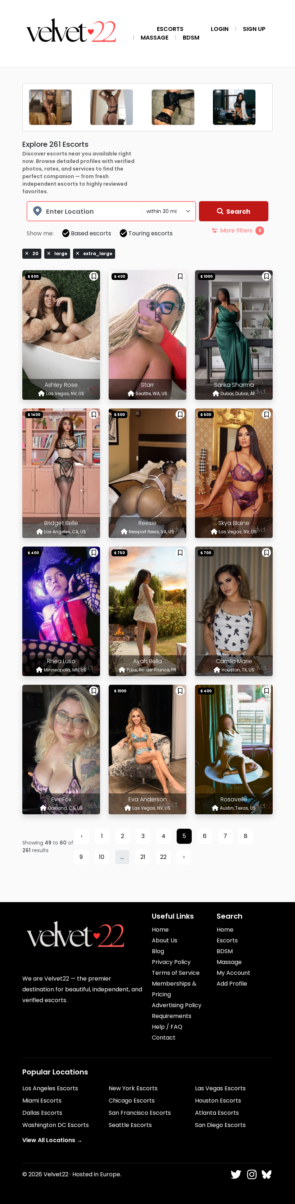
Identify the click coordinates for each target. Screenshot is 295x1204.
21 (142, 857)
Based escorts (91, 233)
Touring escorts (150, 233)
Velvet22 (56, 1174)
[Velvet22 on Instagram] (251, 1175)
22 (163, 857)
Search (238, 211)
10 (101, 857)
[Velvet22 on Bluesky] (266, 1175)
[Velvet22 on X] (235, 1175)
